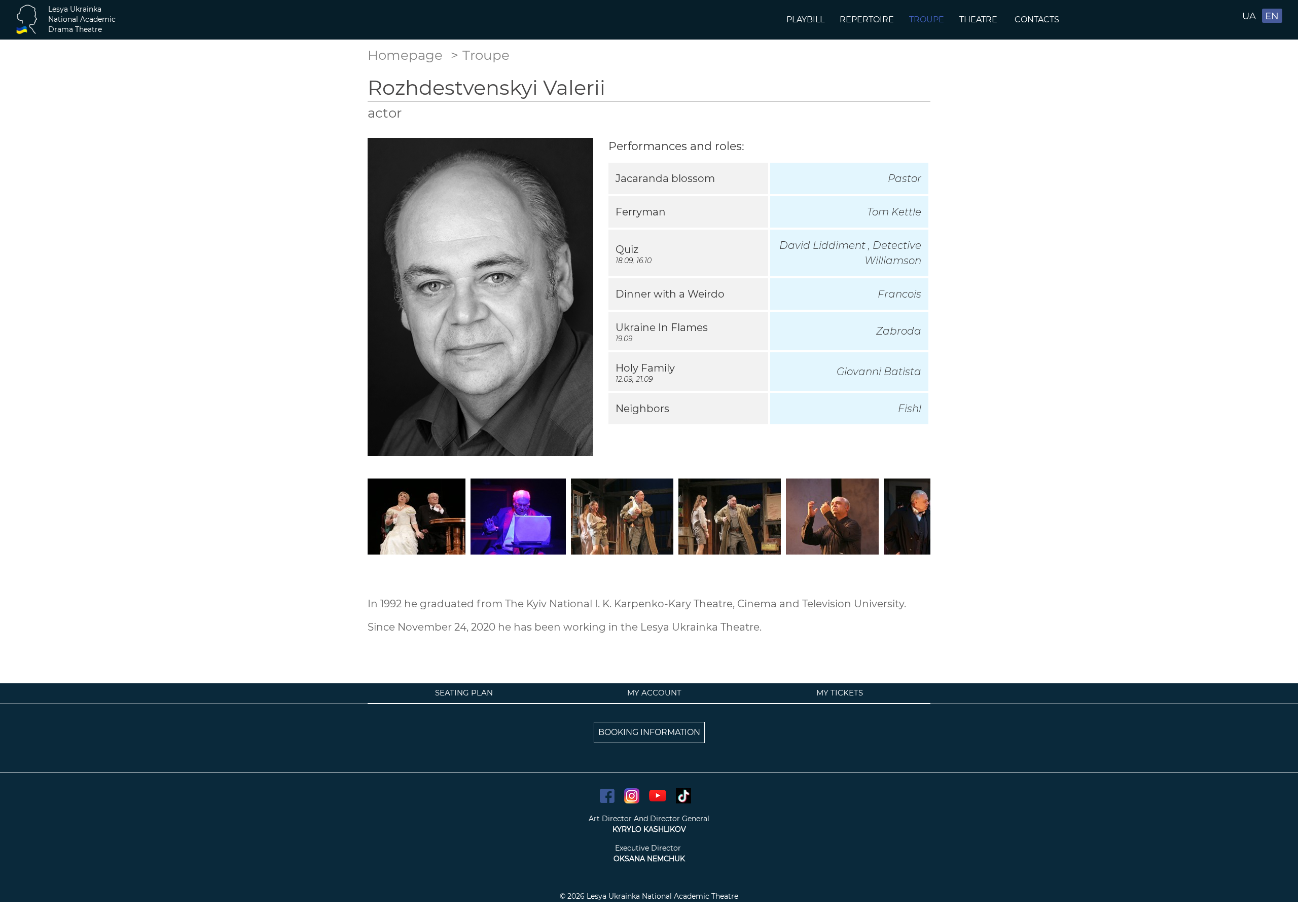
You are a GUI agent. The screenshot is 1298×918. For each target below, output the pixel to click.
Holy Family (645, 368)
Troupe (926, 19)
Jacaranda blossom (665, 178)
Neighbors (642, 408)
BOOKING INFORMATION (649, 732)
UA (1249, 16)
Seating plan (464, 692)
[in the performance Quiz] (518, 516)
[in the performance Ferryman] (622, 516)
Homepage (405, 55)
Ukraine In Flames (662, 327)
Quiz (627, 249)
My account (654, 692)
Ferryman (641, 212)
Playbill (805, 19)
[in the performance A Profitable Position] (416, 516)
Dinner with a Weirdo (670, 294)
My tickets (839, 692)
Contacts (1038, 19)
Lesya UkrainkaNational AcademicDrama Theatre (82, 19)
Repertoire (867, 19)
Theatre (979, 19)
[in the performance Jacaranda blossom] (832, 516)
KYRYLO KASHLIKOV (649, 829)
